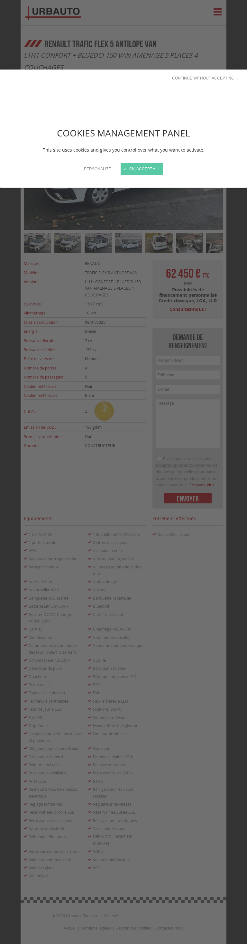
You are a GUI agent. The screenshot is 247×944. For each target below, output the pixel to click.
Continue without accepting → (205, 78)
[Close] (123, 472)
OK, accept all (144, 169)
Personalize (97, 169)
